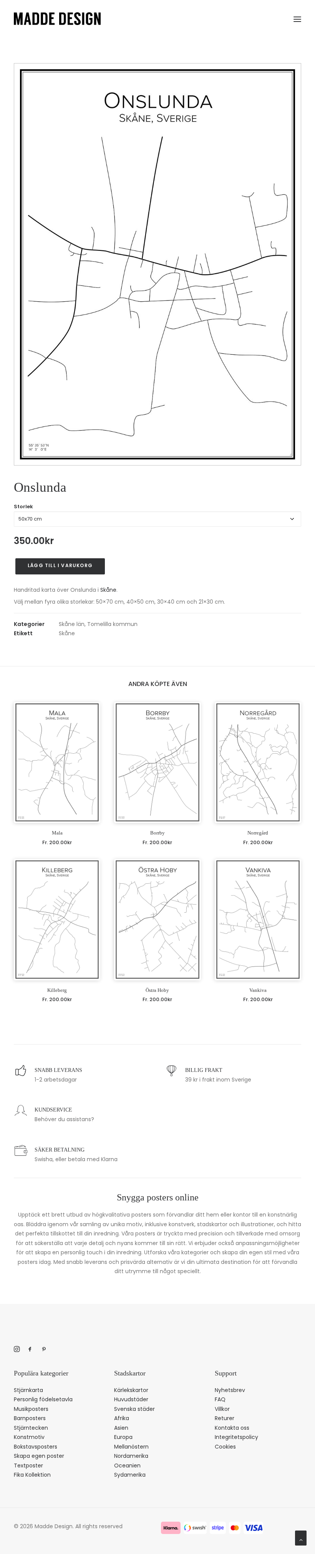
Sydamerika (130, 1475)
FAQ (220, 1399)
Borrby (157, 833)
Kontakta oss (232, 1428)
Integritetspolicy (236, 1437)
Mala (57, 833)
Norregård (257, 833)
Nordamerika (131, 1456)
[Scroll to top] (301, 1537)
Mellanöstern (131, 1447)
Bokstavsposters (35, 1447)
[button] (297, 17)
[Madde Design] (57, 18)
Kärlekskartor (131, 1390)
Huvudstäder (131, 1399)
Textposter (28, 1465)
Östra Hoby (157, 990)
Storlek (23, 506)
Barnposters (30, 1418)
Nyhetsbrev (230, 1390)
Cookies (225, 1447)
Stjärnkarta (28, 1390)
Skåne (108, 590)
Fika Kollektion (32, 1475)
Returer (224, 1418)
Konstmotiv (29, 1437)
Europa (123, 1437)
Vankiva (258, 990)
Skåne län (72, 624)
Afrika (121, 1418)
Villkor (222, 1409)
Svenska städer (134, 1409)
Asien (121, 1428)
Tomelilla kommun (112, 624)
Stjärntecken (31, 1428)
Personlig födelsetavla (43, 1399)
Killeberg (57, 990)
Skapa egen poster (39, 1456)
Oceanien (127, 1465)
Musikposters (31, 1409)
